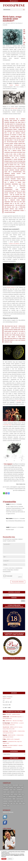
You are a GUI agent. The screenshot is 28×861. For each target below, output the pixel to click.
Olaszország (10, 801)
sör (8, 803)
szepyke (8, 504)
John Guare (18, 400)
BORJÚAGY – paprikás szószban (13, 714)
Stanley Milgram (16, 85)
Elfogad (4, 858)
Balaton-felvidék (15, 785)
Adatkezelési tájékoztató (8, 812)
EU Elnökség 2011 (19, 789)
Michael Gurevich (11, 287)
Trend (16, 23)
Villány (20, 803)
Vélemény (20, 23)
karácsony (15, 794)
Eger (15, 787)
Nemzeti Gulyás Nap (20, 798)
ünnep (8, 805)
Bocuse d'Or (21, 785)
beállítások (16, 855)
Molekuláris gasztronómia (7, 798)
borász (7, 787)
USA (14, 803)
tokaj (11, 803)
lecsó (23, 794)
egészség (18, 787)
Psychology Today (7, 424)
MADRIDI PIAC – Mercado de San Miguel (14, 720)
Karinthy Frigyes (14, 108)
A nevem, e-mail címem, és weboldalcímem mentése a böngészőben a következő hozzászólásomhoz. (12, 569)
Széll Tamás (5, 803)
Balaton (10, 785)
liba (6, 796)
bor (3, 787)
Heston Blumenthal (6, 794)
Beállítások (10, 858)
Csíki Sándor (8, 23)
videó (17, 803)
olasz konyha (5, 801)
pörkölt (18, 801)
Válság (24, 803)
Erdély (11, 789)
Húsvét (12, 794)
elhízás (22, 787)
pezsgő (15, 801)
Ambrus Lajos (5, 785)
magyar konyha (19, 796)
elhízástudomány (6, 789)
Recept (22, 801)
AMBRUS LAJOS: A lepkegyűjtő (13, 739)
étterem (4, 805)
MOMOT (14, 798)
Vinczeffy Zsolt (6, 727)
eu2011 (14, 789)
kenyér (20, 794)
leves (4, 796)
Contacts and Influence (14, 243)
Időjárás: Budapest (7, 698)
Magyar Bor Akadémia (12, 796)
